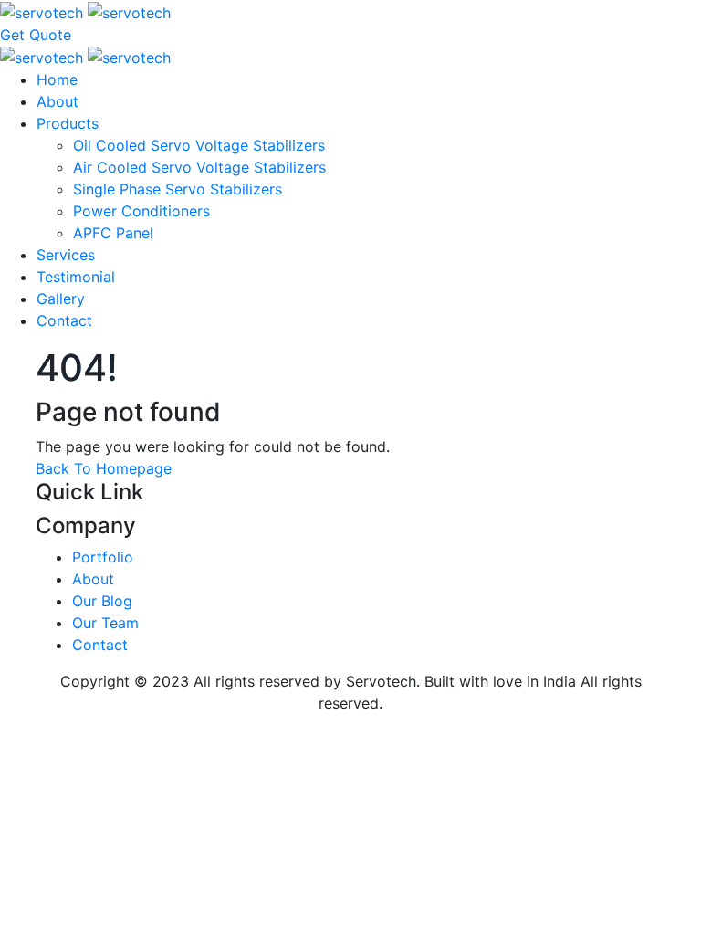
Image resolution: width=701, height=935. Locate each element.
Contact (64, 320)
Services (66, 255)
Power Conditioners (141, 211)
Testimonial (76, 277)
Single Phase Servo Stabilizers (177, 189)
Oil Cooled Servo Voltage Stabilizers (199, 145)
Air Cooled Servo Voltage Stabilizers (199, 167)
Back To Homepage (104, 468)
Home (57, 79)
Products (68, 123)
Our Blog (102, 601)
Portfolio (102, 557)
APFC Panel (113, 233)
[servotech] (85, 11)
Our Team (105, 623)
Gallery (61, 298)
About (57, 101)
